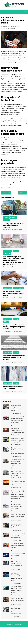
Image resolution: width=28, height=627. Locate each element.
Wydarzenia (6, 220)
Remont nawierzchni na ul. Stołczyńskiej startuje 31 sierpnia (18, 516)
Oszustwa (6, 321)
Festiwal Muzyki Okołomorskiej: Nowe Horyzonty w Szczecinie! (17, 430)
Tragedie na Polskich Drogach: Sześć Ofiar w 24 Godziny (18, 526)
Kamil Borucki (6, 26)
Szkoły (13, 28)
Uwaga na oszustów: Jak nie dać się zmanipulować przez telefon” (14, 327)
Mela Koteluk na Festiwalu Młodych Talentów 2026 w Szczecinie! (18, 483)
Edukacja (5, 28)
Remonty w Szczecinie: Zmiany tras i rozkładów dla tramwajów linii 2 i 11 (17, 600)
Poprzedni (7, 193)
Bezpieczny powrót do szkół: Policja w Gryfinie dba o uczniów (14, 357)
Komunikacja (13, 217)
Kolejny (22, 193)
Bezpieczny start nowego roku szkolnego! (13, 387)
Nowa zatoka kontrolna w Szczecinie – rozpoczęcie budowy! (18, 545)
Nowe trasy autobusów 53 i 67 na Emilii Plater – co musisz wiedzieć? (18, 535)
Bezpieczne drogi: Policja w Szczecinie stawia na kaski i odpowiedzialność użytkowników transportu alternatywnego (13, 260)
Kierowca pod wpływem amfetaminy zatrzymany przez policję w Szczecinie (18, 440)
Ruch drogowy (7, 253)
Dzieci (15, 288)
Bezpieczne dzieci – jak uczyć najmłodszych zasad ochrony (13, 293)
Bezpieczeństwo (8, 250)
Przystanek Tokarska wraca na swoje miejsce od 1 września (13, 225)
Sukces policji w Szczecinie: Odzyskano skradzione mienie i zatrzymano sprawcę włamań (17, 576)
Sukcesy (10, 28)
